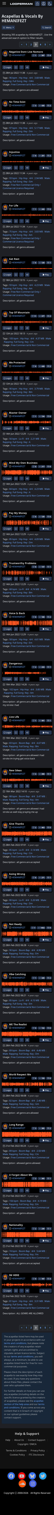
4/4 (31, 77)
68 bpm (13, 589)
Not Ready (15, 924)
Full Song (17, 81)
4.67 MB (41, 743)
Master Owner (18, 412)
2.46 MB (41, 1100)
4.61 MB (38, 639)
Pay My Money (18, 513)
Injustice (14, 152)
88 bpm (13, 796)
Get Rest (14, 259)
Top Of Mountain (19, 312)
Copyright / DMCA (27, 1444)
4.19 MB (42, 1200)
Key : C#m (29, 81)
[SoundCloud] (22, 1484)
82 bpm (13, 1100)
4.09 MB (38, 539)
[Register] (43, 3)
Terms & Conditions (16, 1450)
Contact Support (36, 1440)
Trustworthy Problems (22, 563)
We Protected (17, 362)
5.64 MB (41, 1251)
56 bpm (13, 438)
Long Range (16, 1124)
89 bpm (13, 1050)
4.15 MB (35, 1000)
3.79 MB (38, 388)
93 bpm (13, 178)
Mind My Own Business (23, 462)
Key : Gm (28, 181)
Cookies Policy (17, 1454)
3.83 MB (38, 231)
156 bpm (13, 1200)
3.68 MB (38, 77)
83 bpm (13, 743)
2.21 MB (35, 438)
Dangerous (15, 663)
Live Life (14, 716)
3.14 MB (35, 849)
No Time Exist (17, 101)
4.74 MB (35, 589)
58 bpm (13, 639)
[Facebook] (11, 1476)
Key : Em (28, 642)
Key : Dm (28, 131)
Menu (9, 27)
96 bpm (13, 77)
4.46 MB (41, 1050)
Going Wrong (17, 874)
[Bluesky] (32, 1476)
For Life (13, 205)
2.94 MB (38, 178)
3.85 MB (40, 689)
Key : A (27, 442)
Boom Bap (24, 743)
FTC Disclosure (36, 1454)
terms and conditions (15, 1343)
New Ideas (15, 770)
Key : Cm (29, 341)
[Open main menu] (4, 4)
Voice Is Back (17, 613)
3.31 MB (38, 1301)
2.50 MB (41, 1150)
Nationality (16, 1225)
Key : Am (28, 234)
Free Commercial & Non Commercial (30, 84)
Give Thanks (16, 823)
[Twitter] (43, 1476)
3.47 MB (41, 796)
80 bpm (13, 900)
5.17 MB (38, 128)
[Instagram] (33, 1484)
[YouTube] (22, 1476)
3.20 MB (35, 900)
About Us (19, 1440)
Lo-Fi (21, 438)
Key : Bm (28, 392)
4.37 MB (40, 338)
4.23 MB (38, 285)
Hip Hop (23, 77)
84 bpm (13, 488)
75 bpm (13, 231)
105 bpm (13, 338)
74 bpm (13, 1251)
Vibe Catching (17, 974)
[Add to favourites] (21, 67)
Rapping (7, 81)
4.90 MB (41, 950)
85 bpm (13, 539)
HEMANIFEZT (18, 55)
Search (48, 27)
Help (7, 1440)
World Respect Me (20, 1074)
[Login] (37, 3)
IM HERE (14, 1275)
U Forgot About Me (20, 1174)
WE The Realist (18, 1024)
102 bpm (13, 689)
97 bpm (13, 128)
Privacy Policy (38, 1450)
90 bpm (13, 388)
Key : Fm (34, 1254)
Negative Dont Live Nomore (26, 51)
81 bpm (13, 1301)
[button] (49, 3)
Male (47, 77)
